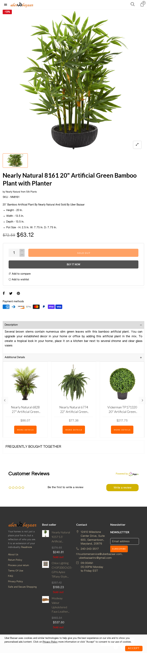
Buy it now (73, 265)
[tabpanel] (73, 81)
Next (142, 400)
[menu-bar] (6, 5)
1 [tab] (73, 148)
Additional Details (15, 357)
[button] (22, 255)
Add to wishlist (20, 279)
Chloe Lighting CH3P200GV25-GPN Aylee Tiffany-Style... (61, 569)
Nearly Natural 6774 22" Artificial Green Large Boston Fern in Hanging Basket (73, 409)
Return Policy (15, 560)
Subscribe (119, 549)
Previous (4, 400)
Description (11, 325)
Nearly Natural (13, 192)
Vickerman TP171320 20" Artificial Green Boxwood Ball (122, 409)
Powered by (122, 474)
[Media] (137, 145)
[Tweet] (11, 294)
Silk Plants (31, 192)
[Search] (132, 5)
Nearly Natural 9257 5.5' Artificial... (61, 537)
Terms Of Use (15, 571)
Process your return (18, 565)
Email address (121, 541)
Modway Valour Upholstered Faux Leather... (60, 604)
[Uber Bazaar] (22, 5)
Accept (134, 648)
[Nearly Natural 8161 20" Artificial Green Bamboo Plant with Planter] (73, 81)
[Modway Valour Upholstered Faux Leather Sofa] (45, 612)
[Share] (4, 294)
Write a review (122, 487)
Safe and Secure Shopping (22, 587)
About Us (13, 555)
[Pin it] (18, 294)
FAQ (10, 576)
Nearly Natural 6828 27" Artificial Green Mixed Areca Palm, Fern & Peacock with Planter (25, 409)
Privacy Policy (15, 581)
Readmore (26, 547)
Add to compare (21, 274)
